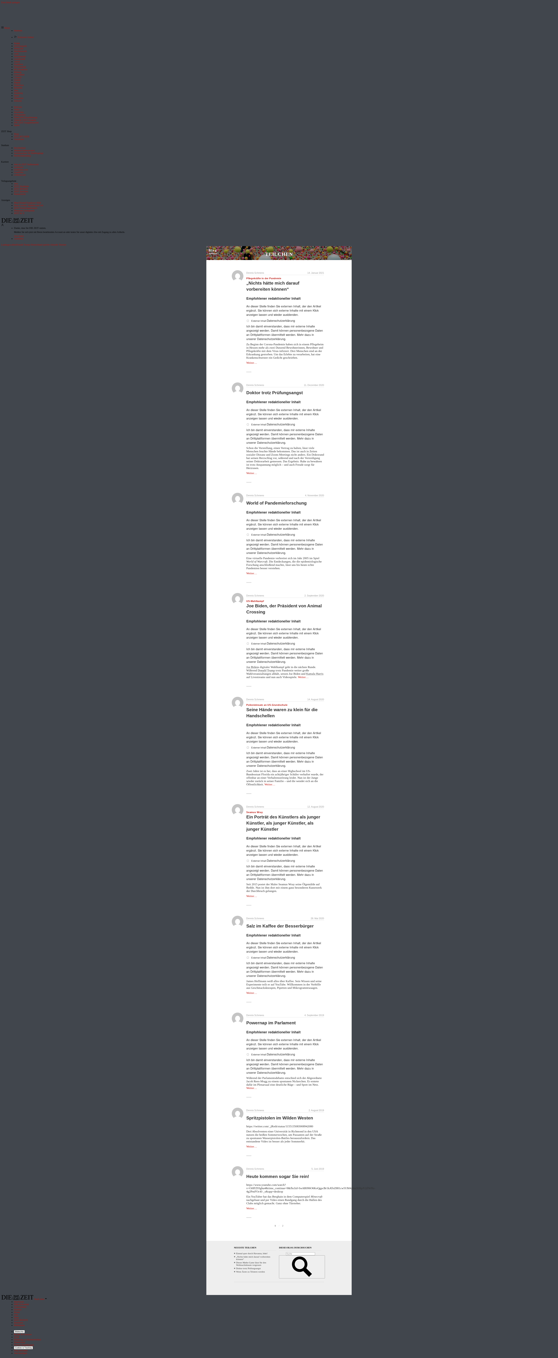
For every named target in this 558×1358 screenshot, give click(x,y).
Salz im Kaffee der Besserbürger (280, 926)
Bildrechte (19, 1332)
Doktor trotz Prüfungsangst (274, 392)
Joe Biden (252, 667)
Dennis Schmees (255, 273)
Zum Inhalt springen (10, 2)
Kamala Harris (314, 673)
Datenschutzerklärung (281, 320)
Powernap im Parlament (271, 1022)
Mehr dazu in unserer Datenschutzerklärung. (280, 336)
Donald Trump (266, 670)
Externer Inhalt (259, 320)
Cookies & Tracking (23, 1348)
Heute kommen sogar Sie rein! (277, 1176)
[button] (5, 28)
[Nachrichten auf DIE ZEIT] (17, 222)
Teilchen (279, 254)
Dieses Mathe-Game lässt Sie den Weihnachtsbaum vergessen (251, 1263)
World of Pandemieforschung (276, 503)
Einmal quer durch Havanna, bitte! (252, 1253)
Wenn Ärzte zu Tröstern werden (250, 1272)
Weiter (251, 362)
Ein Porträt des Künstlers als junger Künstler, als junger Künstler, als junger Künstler (283, 823)
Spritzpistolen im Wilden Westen (279, 1118)
